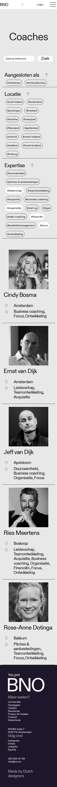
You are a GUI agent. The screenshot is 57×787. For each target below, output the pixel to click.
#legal (46, 208)
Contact (12, 717)
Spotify (12, 749)
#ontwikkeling (15, 234)
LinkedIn (13, 746)
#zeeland (12, 145)
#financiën (37, 216)
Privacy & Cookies (18, 714)
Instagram (13, 740)
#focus (44, 225)
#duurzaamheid (16, 173)
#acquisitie (13, 199)
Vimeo (11, 743)
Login (40, 4)
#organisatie (14, 208)
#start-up (32, 208)
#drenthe (12, 119)
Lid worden (14, 702)
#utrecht (12, 136)
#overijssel (29, 119)
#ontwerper (14, 82)
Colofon (12, 708)
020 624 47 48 (16, 758)
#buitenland (35, 102)
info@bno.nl (14, 761)
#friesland (31, 110)
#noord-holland (31, 136)
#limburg (12, 154)
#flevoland (13, 128)
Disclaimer (14, 711)
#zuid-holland (15, 102)
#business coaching (36, 199)
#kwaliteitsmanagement (21, 225)
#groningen (13, 110)
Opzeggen (14, 705)
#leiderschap (14, 190)
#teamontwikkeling (38, 190)
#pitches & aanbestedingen (22, 182)
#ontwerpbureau (35, 82)
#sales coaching (16, 216)
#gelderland (31, 128)
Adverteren (14, 720)
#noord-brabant (32, 145)
